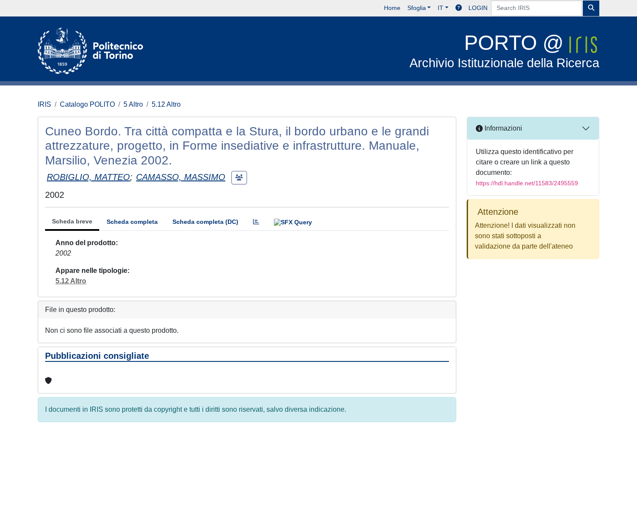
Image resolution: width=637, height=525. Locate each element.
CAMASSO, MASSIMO (180, 177)
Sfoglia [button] (416, 7)
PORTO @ (504, 50)
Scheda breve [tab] (72, 221)
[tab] (256, 222)
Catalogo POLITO (87, 104)
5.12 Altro (166, 104)
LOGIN (478, 7)
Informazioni (502, 128)
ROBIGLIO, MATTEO (88, 177)
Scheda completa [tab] (132, 221)
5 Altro (133, 104)
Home (392, 7)
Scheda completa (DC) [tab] (205, 221)
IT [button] (440, 7)
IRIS (44, 104)
